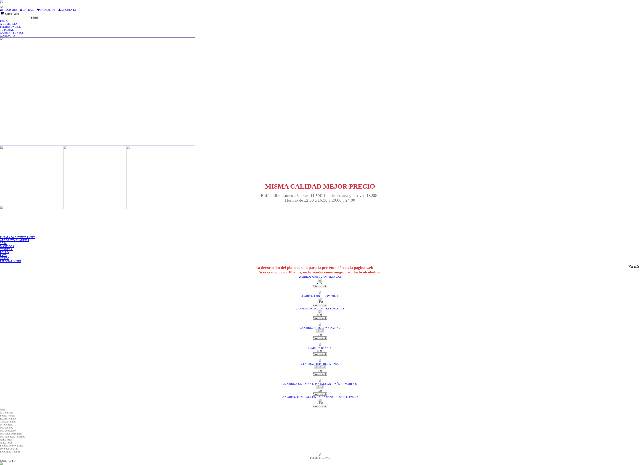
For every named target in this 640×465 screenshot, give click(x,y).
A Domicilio (6, 412)
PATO (3, 255)
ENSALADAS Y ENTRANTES (17, 237)
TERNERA (6, 249)
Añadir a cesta (320, 286)
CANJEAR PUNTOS (12, 32)
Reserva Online (8, 418)
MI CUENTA (68, 9)
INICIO (4, 20)
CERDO (4, 258)
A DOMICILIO (8, 23)
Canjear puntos (8, 421)
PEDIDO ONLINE (10, 26)
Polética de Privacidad (11, 445)
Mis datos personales (11, 433)
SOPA (3, 243)
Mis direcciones (8, 430)
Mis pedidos (6, 427)
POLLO (4, 252)
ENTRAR (28, 9)
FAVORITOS (47, 9)
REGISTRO (10, 9)
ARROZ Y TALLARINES (14, 240)
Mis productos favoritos (12, 436)
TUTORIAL (7, 29)
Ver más (634, 266)
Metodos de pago (9, 448)
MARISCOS (7, 246)
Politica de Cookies (10, 451)
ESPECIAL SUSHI (10, 261)
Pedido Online (7, 415)
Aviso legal (6, 442)
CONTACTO (7, 35)
